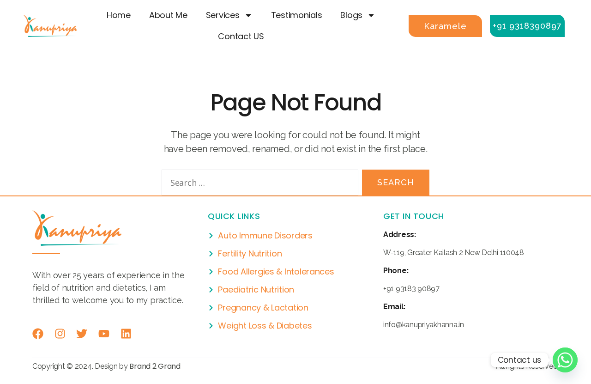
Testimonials (296, 15)
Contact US (241, 36)
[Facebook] (37, 333)
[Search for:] (258, 184)
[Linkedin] (126, 333)
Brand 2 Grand (155, 366)
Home (119, 15)
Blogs (351, 15)
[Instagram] (60, 333)
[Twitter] (81, 333)
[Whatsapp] (565, 359)
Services (223, 15)
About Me (168, 15)
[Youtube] (103, 333)
